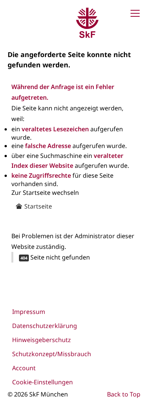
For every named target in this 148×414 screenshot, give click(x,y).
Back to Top (123, 394)
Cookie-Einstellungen (42, 382)
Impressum (28, 311)
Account (24, 368)
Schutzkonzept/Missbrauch (51, 354)
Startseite (37, 206)
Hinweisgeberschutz (41, 340)
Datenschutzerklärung (44, 326)
